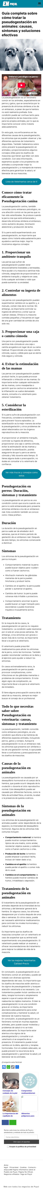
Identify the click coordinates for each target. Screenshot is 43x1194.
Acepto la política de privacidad (22, 1146)
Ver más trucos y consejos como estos (22, 474)
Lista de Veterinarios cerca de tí (21, 181)
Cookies (23, 1167)
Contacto (32, 1167)
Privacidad (14, 1167)
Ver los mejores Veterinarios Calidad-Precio (21, 962)
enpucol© (8, 1170)
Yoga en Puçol (26, 1174)
